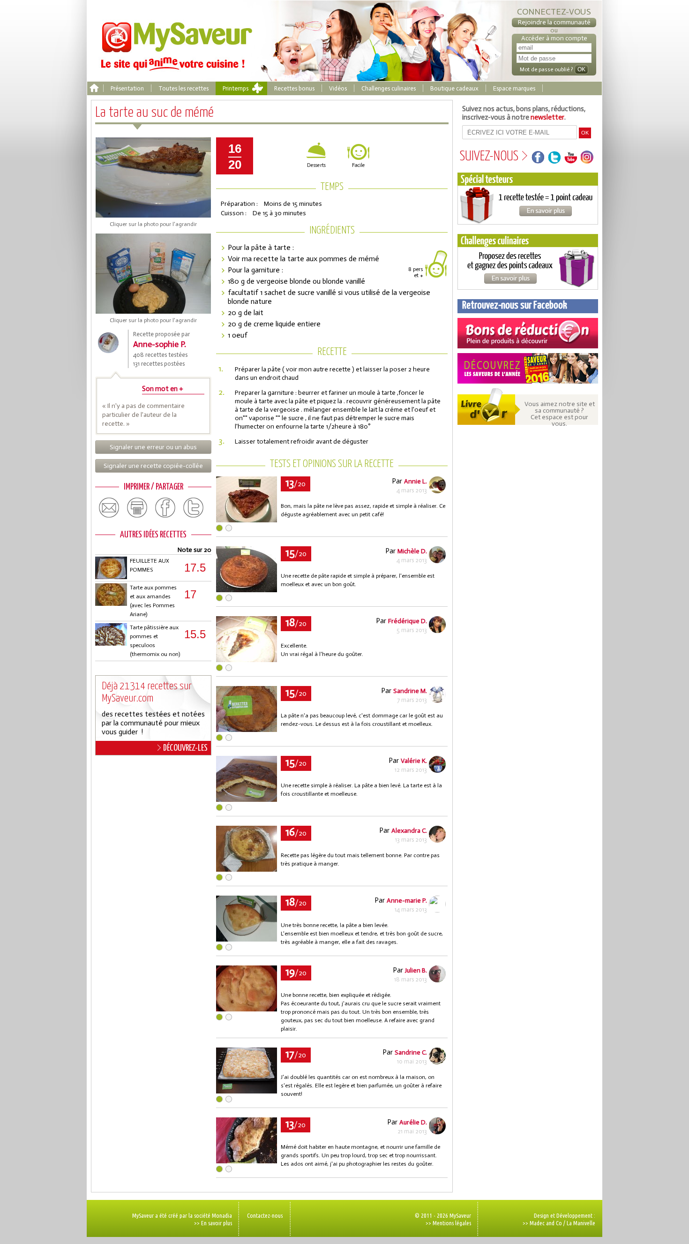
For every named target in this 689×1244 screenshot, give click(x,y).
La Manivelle (581, 1223)
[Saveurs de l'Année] (527, 368)
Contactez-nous (265, 1215)
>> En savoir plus (213, 1223)
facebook (165, 508)
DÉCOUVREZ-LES (185, 748)
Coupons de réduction (527, 333)
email (109, 508)
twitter (193, 508)
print (137, 508)
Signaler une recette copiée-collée (153, 466)
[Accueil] (94, 88)
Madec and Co (546, 1223)
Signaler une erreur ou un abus (153, 447)
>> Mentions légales (448, 1223)
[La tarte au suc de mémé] (246, 519)
